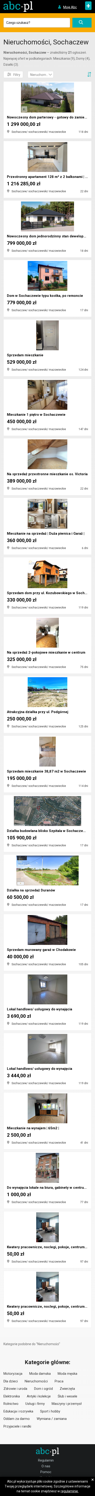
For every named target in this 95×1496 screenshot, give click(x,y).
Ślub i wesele (67, 1396)
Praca (59, 1381)
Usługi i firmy (35, 1404)
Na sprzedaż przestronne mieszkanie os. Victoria (47, 474)
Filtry (16, 75)
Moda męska (67, 1374)
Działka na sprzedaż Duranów (31, 890)
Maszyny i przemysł (67, 1404)
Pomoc (45, 1472)
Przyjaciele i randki (17, 1426)
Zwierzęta (67, 1389)
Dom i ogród (43, 1389)
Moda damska (40, 1374)
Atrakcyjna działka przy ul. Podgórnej (37, 712)
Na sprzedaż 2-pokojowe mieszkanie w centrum (46, 652)
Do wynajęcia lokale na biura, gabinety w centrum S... (50, 1188)
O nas (46, 1466)
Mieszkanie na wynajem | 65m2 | (33, 1128)
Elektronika (11, 1396)
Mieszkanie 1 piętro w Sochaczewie (36, 415)
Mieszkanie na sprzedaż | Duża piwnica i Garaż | (45, 533)
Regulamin (46, 1460)
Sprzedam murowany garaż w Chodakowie (41, 950)
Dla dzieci (10, 1381)
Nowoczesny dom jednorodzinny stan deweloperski (49, 236)
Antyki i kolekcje (39, 1396)
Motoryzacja (12, 1374)
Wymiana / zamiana (52, 1419)
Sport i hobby (50, 1411)
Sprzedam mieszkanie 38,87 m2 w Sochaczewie (46, 771)
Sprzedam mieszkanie (25, 355)
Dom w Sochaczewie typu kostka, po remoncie (45, 296)
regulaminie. (70, 1491)
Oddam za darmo (16, 1419)
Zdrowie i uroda (15, 1389)
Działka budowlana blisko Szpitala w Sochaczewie (48, 831)
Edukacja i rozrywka (18, 1411)
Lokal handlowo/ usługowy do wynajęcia (39, 1009)
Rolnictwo (10, 1404)
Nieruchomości (36, 1381)
